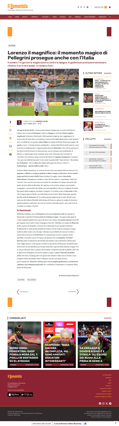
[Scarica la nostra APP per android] (26, 394)
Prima (17, 17)
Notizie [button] (24, 17)
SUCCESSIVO (72, 291)
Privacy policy (106, 391)
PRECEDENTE (23, 292)
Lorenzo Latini (41, 121)
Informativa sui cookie (103, 394)
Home (10, 17)
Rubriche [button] (35, 17)
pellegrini (32, 280)
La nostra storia (105, 388)
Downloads (102, 17)
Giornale (78, 17)
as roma (21, 280)
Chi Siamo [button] (45, 17)
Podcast (63, 17)
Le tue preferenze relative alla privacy (67, 424)
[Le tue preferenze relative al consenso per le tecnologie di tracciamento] (116, 423)
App (70, 17)
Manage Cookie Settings (103, 396)
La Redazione (107, 375)
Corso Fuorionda (89, 17)
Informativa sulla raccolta (42, 424)
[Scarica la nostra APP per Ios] (14, 394)
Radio (55, 17)
